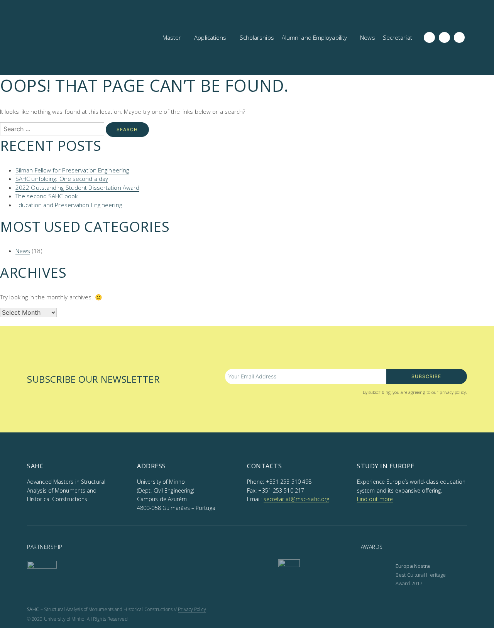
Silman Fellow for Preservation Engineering (72, 170)
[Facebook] (429, 37)
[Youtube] (459, 37)
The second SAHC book (46, 196)
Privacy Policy (192, 609)
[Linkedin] (444, 37)
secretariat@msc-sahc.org (296, 499)
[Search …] (480, 38)
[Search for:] (53, 129)
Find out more (375, 499)
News (22, 251)
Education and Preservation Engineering (68, 205)
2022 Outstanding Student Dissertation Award (77, 187)
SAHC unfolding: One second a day (61, 178)
